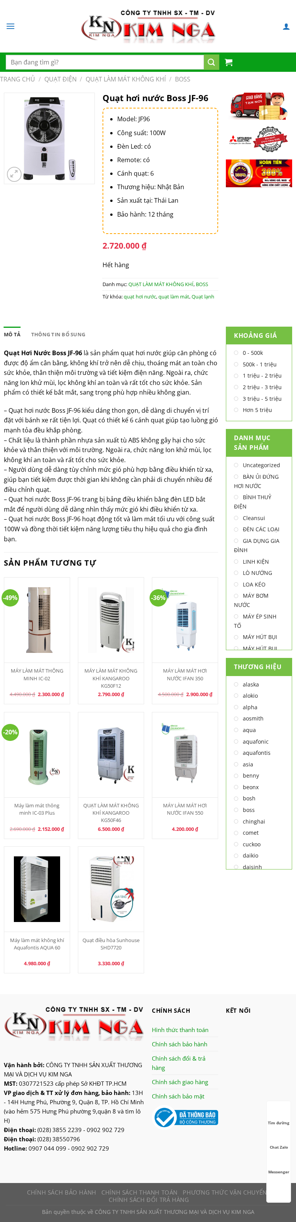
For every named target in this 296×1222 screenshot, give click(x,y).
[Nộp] (211, 62)
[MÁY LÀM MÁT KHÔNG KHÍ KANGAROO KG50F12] (111, 620)
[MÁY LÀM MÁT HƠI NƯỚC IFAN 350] (185, 620)
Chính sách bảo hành (179, 1044)
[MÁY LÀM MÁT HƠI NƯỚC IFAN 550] (185, 754)
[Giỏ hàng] (228, 62)
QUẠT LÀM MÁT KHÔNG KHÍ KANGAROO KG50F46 (111, 813)
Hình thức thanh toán (180, 1030)
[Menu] (10, 26)
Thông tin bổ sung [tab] (58, 334)
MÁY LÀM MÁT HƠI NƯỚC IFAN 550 (185, 809)
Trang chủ (17, 79)
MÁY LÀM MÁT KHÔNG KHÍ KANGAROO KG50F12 (110, 678)
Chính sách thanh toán (139, 1192)
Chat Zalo (279, 1147)
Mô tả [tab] (12, 334)
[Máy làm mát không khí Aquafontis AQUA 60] (37, 889)
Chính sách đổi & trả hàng (178, 1062)
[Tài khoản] (286, 26)
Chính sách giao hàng (180, 1082)
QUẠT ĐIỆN (60, 79)
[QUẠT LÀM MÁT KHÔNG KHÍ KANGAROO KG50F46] (111, 754)
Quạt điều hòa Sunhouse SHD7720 (111, 944)
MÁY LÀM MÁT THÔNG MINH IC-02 (37, 674)
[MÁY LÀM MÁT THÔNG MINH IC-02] (37, 620)
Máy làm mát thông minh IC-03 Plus (36, 809)
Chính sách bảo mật (178, 1096)
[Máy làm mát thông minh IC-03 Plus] (37, 754)
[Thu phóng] (14, 174)
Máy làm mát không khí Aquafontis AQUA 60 (37, 944)
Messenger (278, 1172)
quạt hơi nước (140, 296)
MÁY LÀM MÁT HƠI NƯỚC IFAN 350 (185, 674)
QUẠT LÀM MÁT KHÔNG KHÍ (126, 79)
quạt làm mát (173, 296)
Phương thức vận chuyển (225, 1192)
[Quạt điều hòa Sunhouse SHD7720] (111, 889)
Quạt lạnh (203, 296)
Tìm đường (278, 1122)
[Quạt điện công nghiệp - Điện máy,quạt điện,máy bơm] (148, 26)
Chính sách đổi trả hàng (149, 1199)
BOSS (182, 79)
